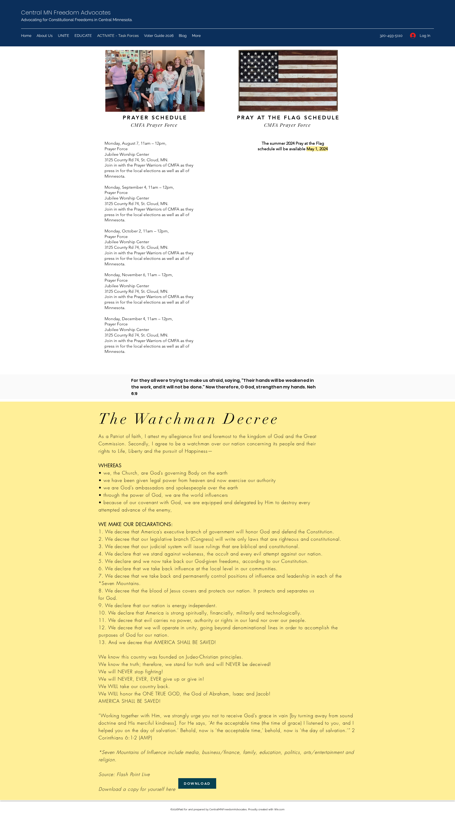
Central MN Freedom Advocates (66, 12)
